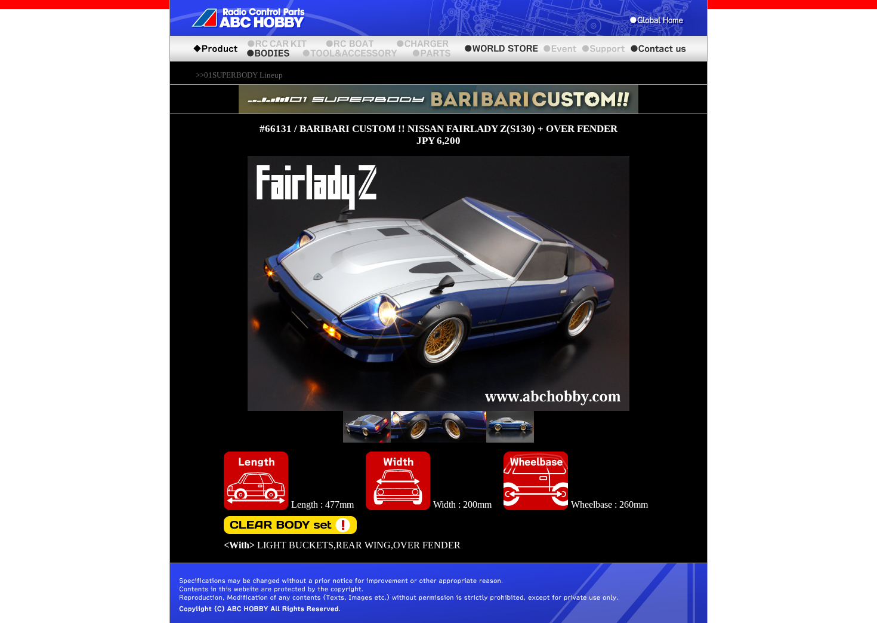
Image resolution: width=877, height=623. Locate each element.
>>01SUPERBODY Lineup (239, 74)
